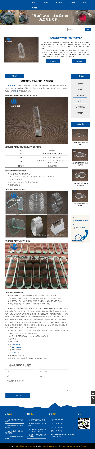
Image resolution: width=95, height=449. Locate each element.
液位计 (17, 91)
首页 (33, 2)
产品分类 (59, 2)
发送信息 (53, 61)
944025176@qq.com (61, 431)
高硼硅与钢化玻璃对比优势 (37, 420)
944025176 (15, 353)
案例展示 (72, 2)
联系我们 (35, 8)
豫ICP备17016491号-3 (50, 446)
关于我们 (46, 2)
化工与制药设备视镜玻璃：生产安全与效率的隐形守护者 (36, 430)
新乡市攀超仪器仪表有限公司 (26, 446)
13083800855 (16, 344)
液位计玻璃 (11, 85)
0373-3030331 (16, 347)
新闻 (84, 2)
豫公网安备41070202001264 (69, 446)
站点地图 (83, 446)
